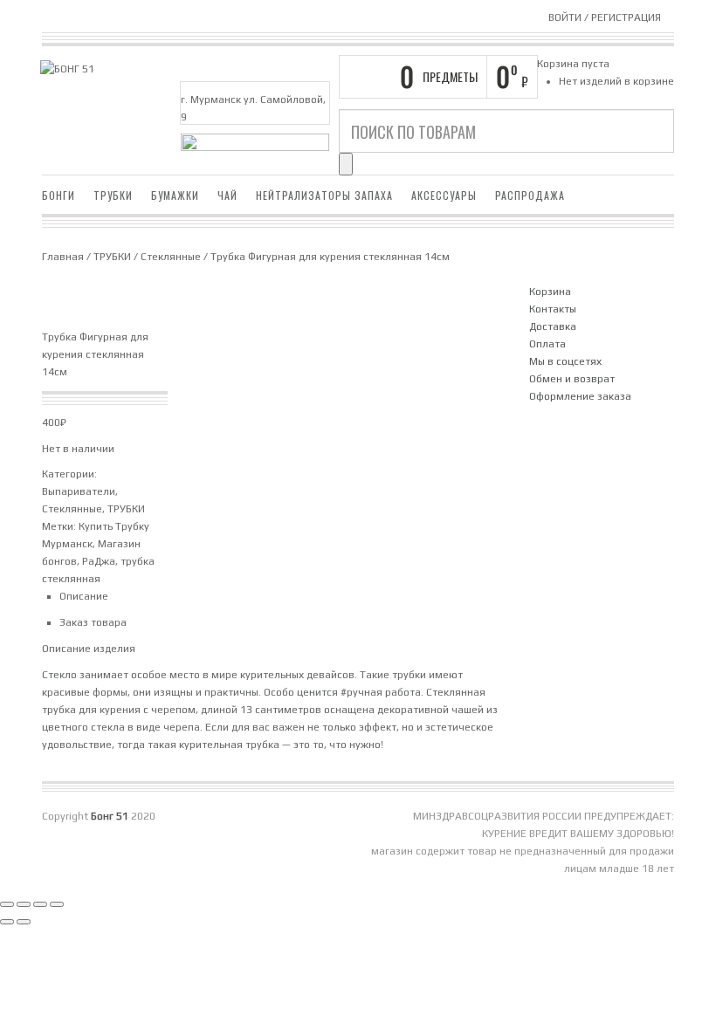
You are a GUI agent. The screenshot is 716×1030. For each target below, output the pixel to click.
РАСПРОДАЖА (530, 195)
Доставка (552, 326)
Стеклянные (171, 257)
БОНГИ (58, 195)
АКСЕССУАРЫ (444, 195)
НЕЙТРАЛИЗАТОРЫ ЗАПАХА (324, 195)
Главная (63, 257)
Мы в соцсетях (565, 361)
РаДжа (98, 561)
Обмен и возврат (572, 379)
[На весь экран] (24, 904)
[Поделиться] (40, 904)
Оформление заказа (580, 396)
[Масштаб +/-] (7, 904)
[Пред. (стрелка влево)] (7, 921)
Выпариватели (78, 491)
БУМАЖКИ (175, 195)
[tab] (285, 596)
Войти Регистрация (604, 17)
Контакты (552, 309)
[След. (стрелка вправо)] (24, 921)
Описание (83, 596)
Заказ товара (93, 622)
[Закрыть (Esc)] (57, 904)
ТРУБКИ (113, 195)
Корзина (550, 291)
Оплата (547, 344)
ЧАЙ (227, 195)
